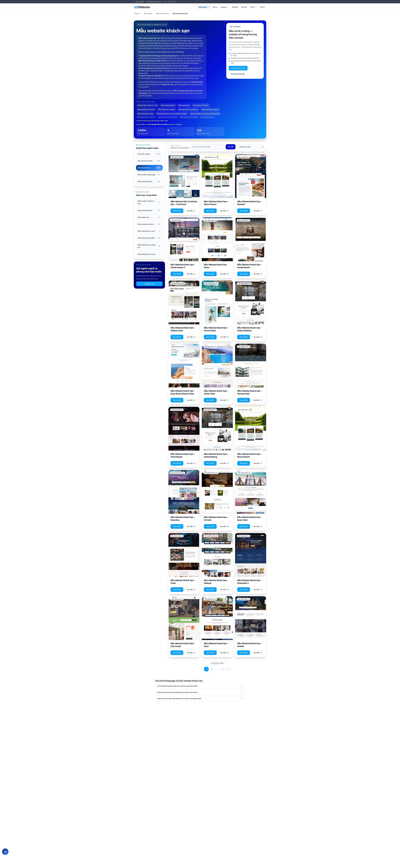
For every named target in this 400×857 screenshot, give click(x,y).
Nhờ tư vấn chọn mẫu (238, 74)
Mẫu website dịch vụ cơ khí (146, 109)
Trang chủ (137, 13)
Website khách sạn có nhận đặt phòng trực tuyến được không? (177, 692)
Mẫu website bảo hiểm (168, 105)
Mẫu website (203, 7)
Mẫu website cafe (184, 105)
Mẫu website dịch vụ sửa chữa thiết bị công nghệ (172, 113)
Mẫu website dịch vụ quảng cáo (188, 109)
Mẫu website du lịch (207, 118)
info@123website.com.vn (154, 1)
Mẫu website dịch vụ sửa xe (146, 118)
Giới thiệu (235, 7)
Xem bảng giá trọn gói (238, 68)
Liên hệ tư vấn (149, 284)
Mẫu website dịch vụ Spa (145, 113)
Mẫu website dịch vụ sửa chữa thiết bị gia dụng (205, 113)
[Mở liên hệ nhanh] (5, 851)
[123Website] (142, 7)
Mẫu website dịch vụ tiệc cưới (168, 118)
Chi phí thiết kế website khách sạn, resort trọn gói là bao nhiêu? (177, 686)
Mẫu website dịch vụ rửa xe (210, 109)
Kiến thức (244, 7)
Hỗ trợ (252, 7)
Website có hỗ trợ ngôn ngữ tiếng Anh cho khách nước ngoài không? (179, 698)
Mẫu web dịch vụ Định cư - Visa (147, 105)
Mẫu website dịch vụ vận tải (188, 118)
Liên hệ (262, 7)
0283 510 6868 (140, 1)
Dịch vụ (215, 7)
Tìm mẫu (231, 147)
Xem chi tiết (177, 211)
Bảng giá (223, 7)
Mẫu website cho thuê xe (200, 105)
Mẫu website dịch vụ (162, 13)
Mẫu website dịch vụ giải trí (166, 109)
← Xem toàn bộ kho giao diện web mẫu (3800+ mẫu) (152, 120)
